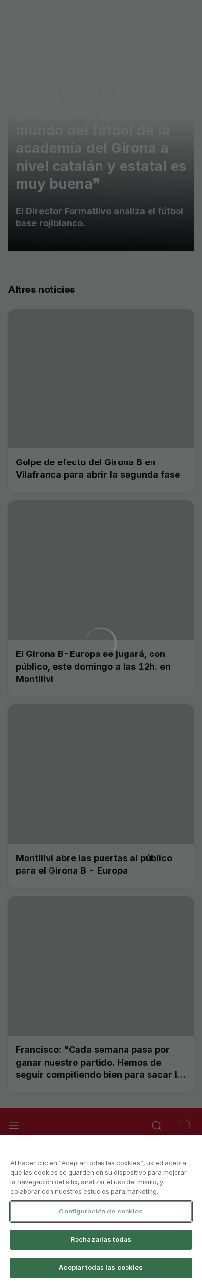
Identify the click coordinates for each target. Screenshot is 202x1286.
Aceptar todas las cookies (101, 1267)
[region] (101, 1210)
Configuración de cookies (101, 1211)
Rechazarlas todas (101, 1239)
